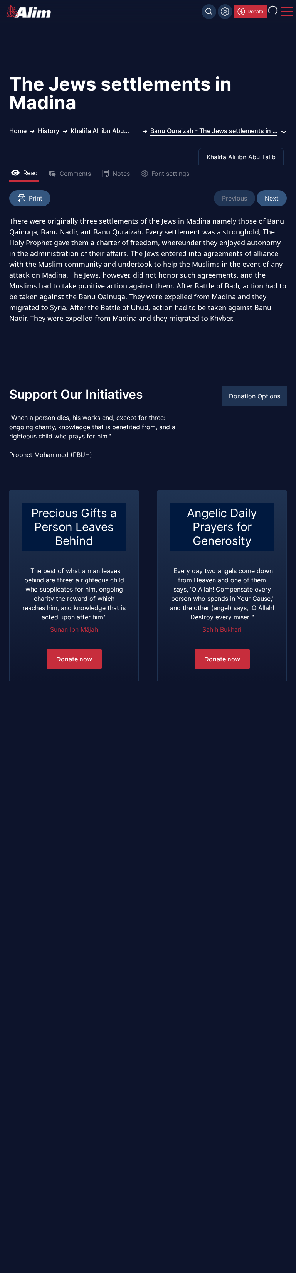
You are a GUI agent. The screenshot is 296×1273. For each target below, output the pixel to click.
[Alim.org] (31, 11)
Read (30, 173)
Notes (121, 173)
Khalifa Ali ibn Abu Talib (241, 157)
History (48, 131)
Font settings (170, 173)
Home (18, 131)
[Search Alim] (209, 11)
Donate (255, 11)
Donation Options (254, 396)
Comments (75, 173)
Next (272, 198)
